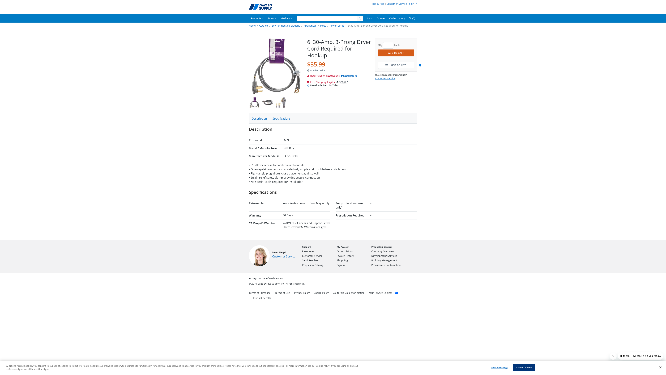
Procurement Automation (386, 265)
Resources (378, 3)
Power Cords (337, 25)
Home (252, 25)
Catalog (263, 25)
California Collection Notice (348, 292)
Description (259, 118)
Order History (345, 251)
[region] (333, 368)
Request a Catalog (312, 265)
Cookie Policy (321, 292)
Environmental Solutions (286, 25)
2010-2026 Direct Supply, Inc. (268, 283)
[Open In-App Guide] (420, 65)
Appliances (310, 25)
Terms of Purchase (260, 292)
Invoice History (345, 255)
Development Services (384, 255)
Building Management (384, 260)
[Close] (660, 367)
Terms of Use (282, 292)
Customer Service (397, 3)
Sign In (413, 3)
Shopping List (345, 260)
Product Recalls (262, 298)
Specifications (281, 118)
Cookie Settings (499, 367)
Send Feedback (311, 260)
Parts (323, 25)
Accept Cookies (524, 367)
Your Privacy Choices (380, 292)
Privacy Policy (302, 292)
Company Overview (382, 251)
